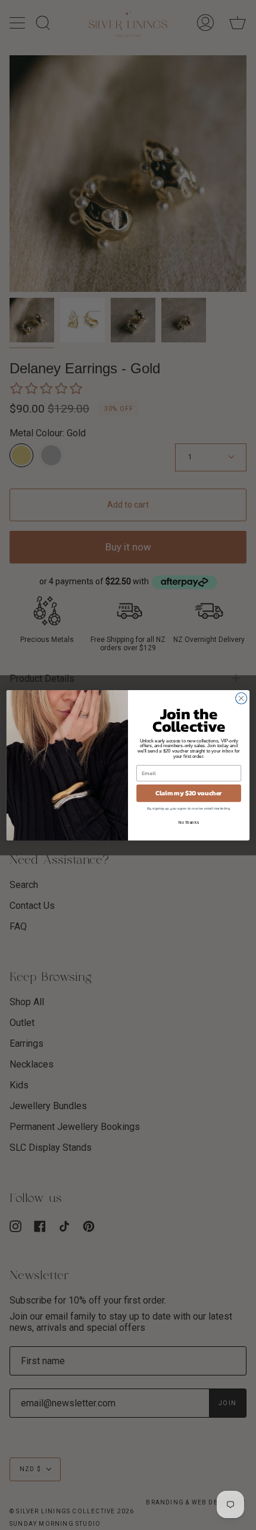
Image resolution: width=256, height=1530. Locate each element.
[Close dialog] (241, 698)
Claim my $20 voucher (188, 793)
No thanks (189, 821)
